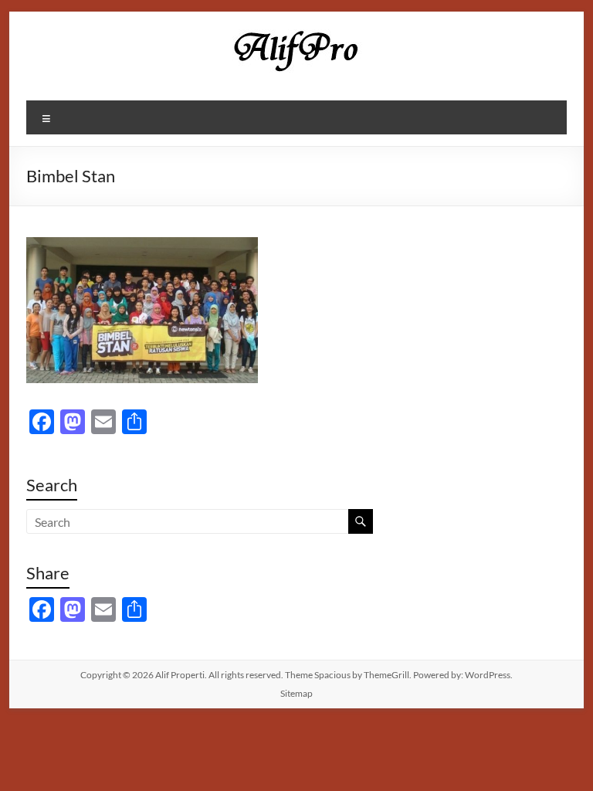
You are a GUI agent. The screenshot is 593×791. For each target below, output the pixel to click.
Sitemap (296, 693)
